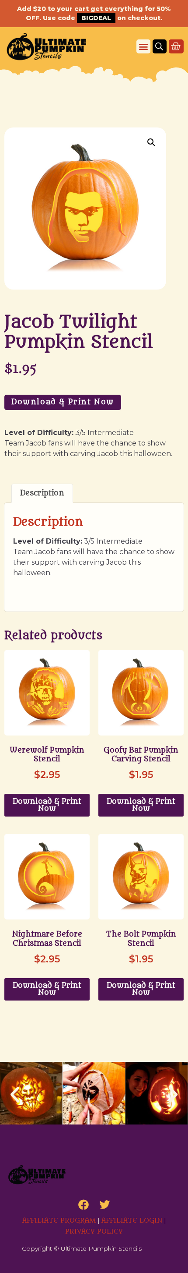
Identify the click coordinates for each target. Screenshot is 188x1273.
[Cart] (176, 46)
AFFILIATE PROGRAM (59, 1220)
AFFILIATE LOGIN (131, 1220)
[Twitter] (104, 1204)
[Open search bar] (159, 46)
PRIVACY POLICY (94, 1231)
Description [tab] (42, 493)
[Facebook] (83, 1204)
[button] (143, 46)
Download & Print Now (62, 402)
